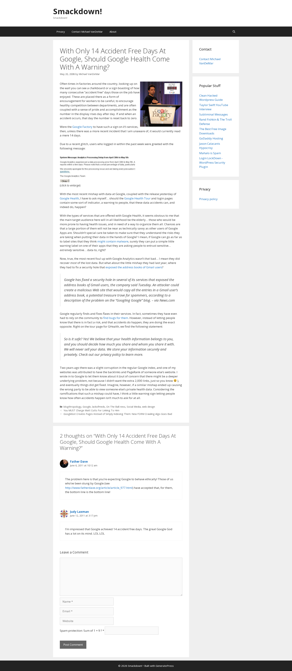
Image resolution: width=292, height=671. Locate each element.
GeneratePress (165, 665)
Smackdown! (77, 11)
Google (87, 406)
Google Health (69, 198)
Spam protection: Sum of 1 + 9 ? (81, 631)
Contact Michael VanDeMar (87, 31)
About (113, 31)
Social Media (134, 406)
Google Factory (82, 127)
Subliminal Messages (213, 114)
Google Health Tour (137, 198)
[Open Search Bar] (234, 32)
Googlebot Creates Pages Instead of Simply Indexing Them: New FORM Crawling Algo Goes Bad (118, 414)
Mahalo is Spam (210, 153)
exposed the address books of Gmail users (134, 267)
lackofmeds (98, 406)
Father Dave (79, 461)
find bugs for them (115, 318)
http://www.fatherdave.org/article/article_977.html (98, 488)
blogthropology (72, 406)
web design (148, 406)
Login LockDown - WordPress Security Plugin (212, 162)
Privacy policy (208, 199)
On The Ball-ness (115, 406)
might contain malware (112, 241)
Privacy (60, 31)
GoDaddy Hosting (211, 138)
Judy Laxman (79, 512)
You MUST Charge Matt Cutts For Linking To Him (91, 410)
